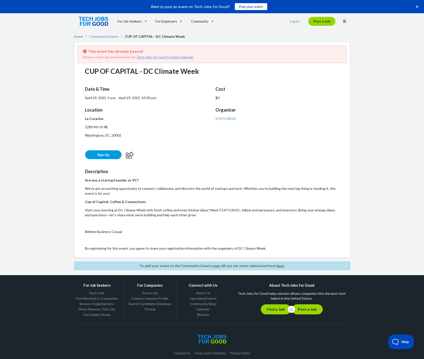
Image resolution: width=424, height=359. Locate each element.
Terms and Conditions (210, 353)
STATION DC (226, 118)
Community (200, 21)
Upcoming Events (203, 298)
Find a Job (96, 293)
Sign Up (103, 155)
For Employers (166, 21)
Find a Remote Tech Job (97, 309)
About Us (203, 293)
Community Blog (203, 304)
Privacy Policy (240, 353)
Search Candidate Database (150, 304)
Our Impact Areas (97, 314)
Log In (294, 21)
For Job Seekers (130, 21)
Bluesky (203, 314)
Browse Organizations (97, 304)
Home (78, 36)
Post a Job (321, 21)
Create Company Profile (150, 298)
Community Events (104, 36)
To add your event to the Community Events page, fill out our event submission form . (212, 266)
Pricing (150, 309)
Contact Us (182, 353)
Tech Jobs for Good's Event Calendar (164, 57)
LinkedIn (203, 309)
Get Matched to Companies (97, 298)
